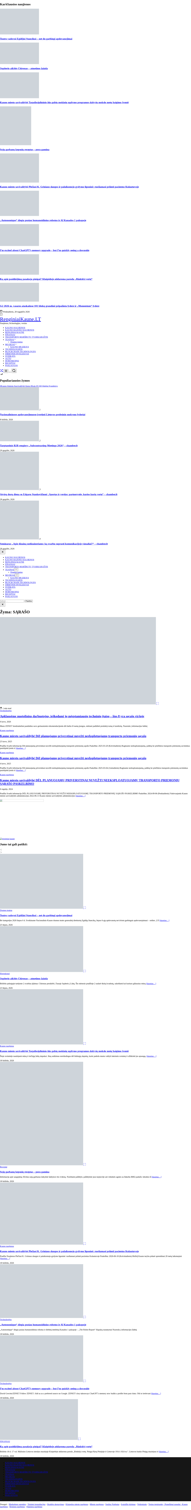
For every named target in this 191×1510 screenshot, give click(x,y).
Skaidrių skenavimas (55, 1504)
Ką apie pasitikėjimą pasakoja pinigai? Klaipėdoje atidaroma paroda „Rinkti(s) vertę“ (46, 279)
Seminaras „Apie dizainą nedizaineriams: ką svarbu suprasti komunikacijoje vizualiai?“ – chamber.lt (54, 543)
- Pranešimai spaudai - (172, 1504)
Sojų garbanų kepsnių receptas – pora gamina (24, 149)
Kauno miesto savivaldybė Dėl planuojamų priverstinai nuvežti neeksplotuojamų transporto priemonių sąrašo (73, 736)
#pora (28, 386)
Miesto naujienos (97, 1504)
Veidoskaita (142, 1504)
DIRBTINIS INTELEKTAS (17, 354)
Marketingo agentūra (17, 1504)
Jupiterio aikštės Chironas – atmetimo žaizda (24, 68)
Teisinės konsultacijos (36, 1504)
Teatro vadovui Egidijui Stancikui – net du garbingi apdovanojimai (36, 38)
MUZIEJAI (10, 344)
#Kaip (33, 386)
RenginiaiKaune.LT (20, 319)
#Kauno (3, 386)
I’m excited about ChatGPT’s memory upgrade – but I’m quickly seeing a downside (44, 250)
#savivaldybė (19, 386)
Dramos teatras (16, 342)
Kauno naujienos (7, 730)
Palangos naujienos (34, 1507)
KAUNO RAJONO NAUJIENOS (19, 330)
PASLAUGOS (11, 365)
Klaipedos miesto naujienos (77, 1504)
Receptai (3, 1167)
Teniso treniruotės (155, 1504)
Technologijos (6, 711)
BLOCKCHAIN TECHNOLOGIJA (20, 351)
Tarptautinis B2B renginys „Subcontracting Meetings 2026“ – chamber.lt (39, 445)
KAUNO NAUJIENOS (15, 328)
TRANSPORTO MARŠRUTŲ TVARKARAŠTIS (26, 337)
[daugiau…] (21, 748)
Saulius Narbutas (112, 1504)
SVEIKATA (10, 356)
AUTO (8, 358)
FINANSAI (10, 335)
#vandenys (53, 386)
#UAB (39, 386)
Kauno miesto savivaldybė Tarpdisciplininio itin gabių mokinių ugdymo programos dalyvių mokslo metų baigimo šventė (64, 102)
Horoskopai (5, 974)
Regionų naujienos (17, 1507)
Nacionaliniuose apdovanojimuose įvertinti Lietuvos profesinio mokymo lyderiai (42, 414)
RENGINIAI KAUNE (14, 332)
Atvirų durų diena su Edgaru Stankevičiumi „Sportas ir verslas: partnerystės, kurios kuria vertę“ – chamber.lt (58, 494)
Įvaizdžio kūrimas (128, 1504)
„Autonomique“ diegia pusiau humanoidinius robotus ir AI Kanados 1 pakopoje (43, 220)
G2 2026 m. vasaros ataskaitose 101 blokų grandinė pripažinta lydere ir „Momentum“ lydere (49, 306)
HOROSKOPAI (12, 361)
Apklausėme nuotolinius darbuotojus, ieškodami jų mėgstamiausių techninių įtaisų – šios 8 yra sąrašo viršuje (72, 716)
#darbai (45, 386)
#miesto (10, 386)
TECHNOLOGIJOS (13, 349)
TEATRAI (9, 339)
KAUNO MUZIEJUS (19, 347)
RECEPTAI (10, 363)
